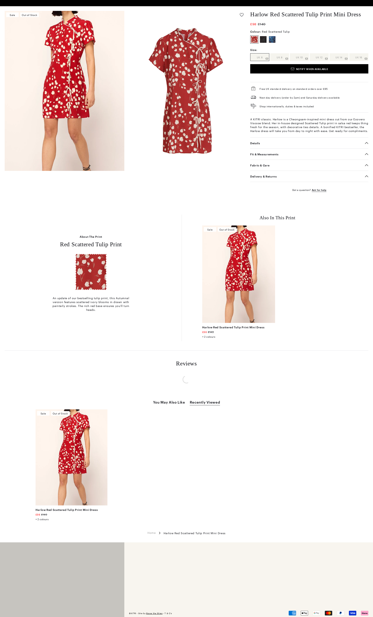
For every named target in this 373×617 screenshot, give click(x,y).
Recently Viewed (205, 401)
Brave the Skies (154, 613)
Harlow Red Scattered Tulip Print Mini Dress (233, 327)
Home (151, 533)
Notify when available (312, 69)
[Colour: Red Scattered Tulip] (254, 39)
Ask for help (319, 189)
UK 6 (263, 57)
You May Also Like (169, 401)
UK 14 (342, 57)
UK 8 (283, 57)
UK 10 (302, 57)
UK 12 (322, 57)
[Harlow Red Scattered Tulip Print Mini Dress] (238, 274)
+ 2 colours (208, 336)
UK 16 (361, 57)
